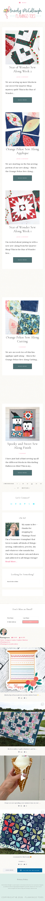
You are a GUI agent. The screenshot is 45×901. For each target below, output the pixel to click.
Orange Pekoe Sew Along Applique (22, 151)
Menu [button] (24, 2)
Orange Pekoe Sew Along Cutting (22, 339)
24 (41, 483)
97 (18, 488)
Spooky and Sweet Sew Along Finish (22, 446)
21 (27, 483)
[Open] (22, 670)
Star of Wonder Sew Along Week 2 (22, 69)
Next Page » (25, 488)
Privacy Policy (22, 879)
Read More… (11, 561)
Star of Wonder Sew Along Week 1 (22, 229)
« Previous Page (8, 483)
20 (23, 483)
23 (36, 483)
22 (32, 483)
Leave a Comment (22, 77)
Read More (22, 100)
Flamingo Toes (22, 12)
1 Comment (22, 347)
